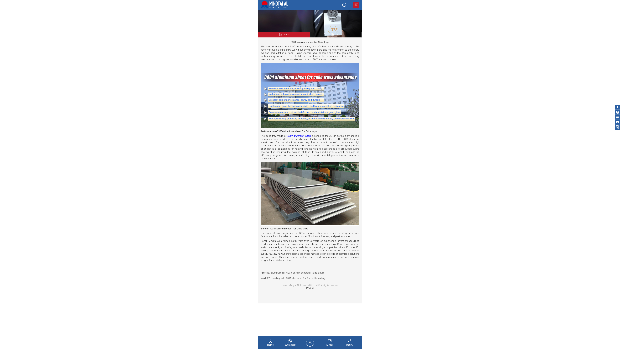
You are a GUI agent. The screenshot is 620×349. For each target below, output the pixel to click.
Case (337, 34)
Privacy (310, 288)
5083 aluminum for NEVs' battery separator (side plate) (294, 272)
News (286, 34)
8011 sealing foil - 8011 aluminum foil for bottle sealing (296, 278)
